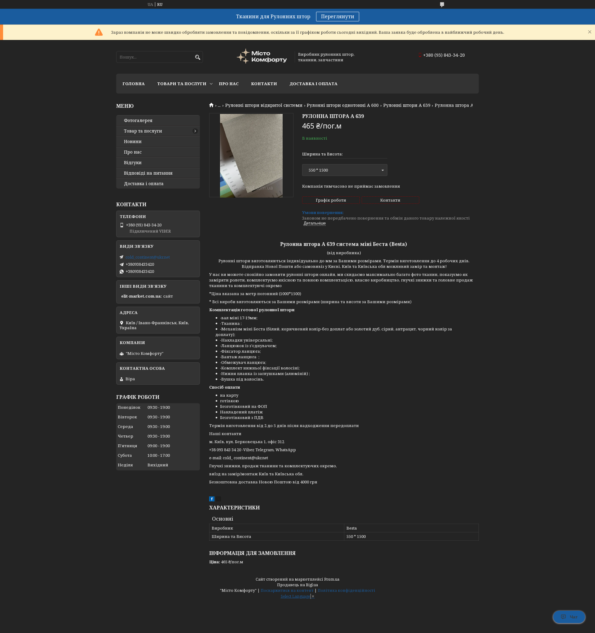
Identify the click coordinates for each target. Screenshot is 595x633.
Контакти (264, 83)
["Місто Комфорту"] (263, 57)
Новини (133, 141)
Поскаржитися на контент (287, 590)
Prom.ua (331, 579)
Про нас (229, 83)
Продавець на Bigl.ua (297, 584)
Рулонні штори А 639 (406, 105)
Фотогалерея (138, 120)
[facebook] (211, 500)
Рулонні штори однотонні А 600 (343, 105)
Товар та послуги (143, 131)
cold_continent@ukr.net (148, 257)
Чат (574, 616)
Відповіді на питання (148, 173)
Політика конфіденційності (346, 590)
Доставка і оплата (313, 83)
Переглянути (337, 16)
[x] (218, 500)
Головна (133, 83)
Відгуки (133, 162)
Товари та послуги (181, 83)
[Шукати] (197, 57)
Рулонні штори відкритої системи (263, 105)
